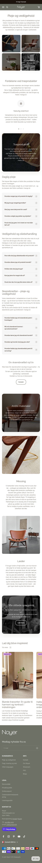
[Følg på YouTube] (19, 836)
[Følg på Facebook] (3, 836)
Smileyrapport (7, 791)
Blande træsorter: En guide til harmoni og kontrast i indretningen (17, 704)
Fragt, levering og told (9, 763)
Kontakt (21, 382)
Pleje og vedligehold (9, 760)
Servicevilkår (6, 784)
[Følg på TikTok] (24, 836)
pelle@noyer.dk (12, 824)
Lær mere (21, 623)
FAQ (24, 770)
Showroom (26, 767)
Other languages (7, 767)
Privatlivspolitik (7, 788)
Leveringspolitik (7, 800)
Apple (20, 819)
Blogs (25, 774)
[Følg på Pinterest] (13, 836)
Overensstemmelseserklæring (10, 796)
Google (14, 819)
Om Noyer (26, 763)
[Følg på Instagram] (8, 836)
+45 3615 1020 (9, 822)
